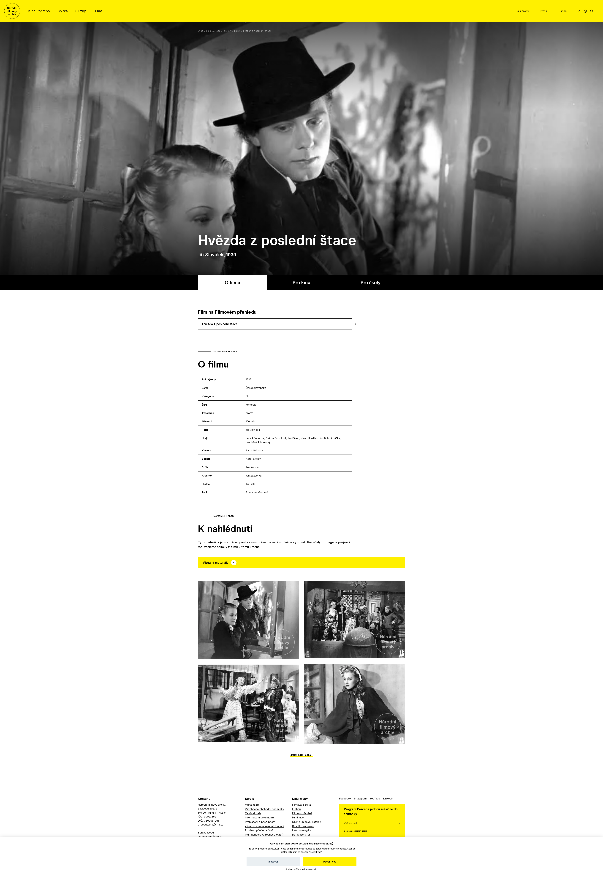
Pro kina (301, 282)
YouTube (375, 798)
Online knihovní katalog (306, 822)
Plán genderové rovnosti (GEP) (264, 834)
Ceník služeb (253, 813)
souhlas (308, 848)
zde (315, 869)
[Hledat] (592, 11)
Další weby (523, 11)
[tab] (219, 562)
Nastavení (273, 861)
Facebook (345, 798)
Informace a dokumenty (259, 817)
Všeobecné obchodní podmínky (264, 809)
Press (544, 11)
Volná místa (252, 805)
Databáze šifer (301, 834)
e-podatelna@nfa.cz (210, 824)
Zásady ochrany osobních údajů (264, 826)
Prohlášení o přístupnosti (260, 822)
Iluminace (298, 817)
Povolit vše (329, 861)
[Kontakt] (585, 11)
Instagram (360, 798)
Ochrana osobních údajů (355, 830)
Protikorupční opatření (259, 830)
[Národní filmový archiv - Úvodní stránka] (12, 11)
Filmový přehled (302, 813)
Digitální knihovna (303, 826)
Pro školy (370, 282)
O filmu (232, 282)
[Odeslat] (396, 823)
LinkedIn (388, 798)
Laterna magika (301, 830)
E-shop (562, 11)
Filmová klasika (301, 805)
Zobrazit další (301, 754)
